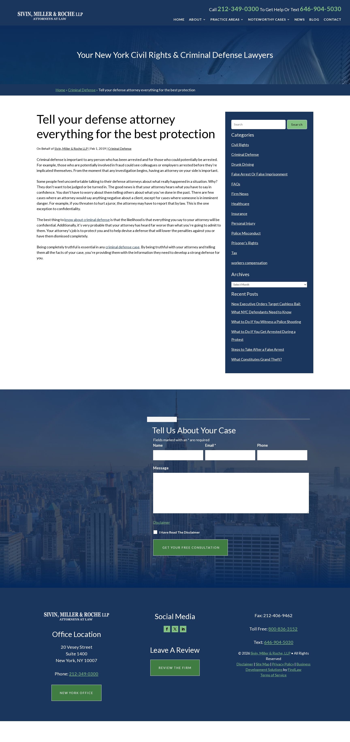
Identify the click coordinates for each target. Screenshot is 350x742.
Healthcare (240, 203)
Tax (234, 253)
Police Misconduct (246, 233)
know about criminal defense (87, 219)
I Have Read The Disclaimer (179, 532)
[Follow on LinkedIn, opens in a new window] (183, 629)
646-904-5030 (320, 8)
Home (179, 19)
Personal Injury (243, 223)
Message (161, 468)
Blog (314, 19)
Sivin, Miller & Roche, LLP (270, 653)
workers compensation (249, 262)
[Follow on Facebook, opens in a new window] (167, 629)
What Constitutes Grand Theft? (256, 359)
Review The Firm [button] (175, 668)
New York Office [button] (76, 693)
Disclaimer (161, 522)
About (195, 19)
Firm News (240, 193)
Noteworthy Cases (267, 19)
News (300, 19)
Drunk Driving (242, 164)
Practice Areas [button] (225, 19)
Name (158, 445)
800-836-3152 (283, 628)
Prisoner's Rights (244, 243)
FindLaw (294, 669)
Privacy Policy (283, 664)
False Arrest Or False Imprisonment (259, 174)
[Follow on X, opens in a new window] (175, 629)
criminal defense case (123, 247)
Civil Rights (240, 144)
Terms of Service (273, 675)
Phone (262, 445)
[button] (346, 713)
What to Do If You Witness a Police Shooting (266, 321)
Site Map (263, 664)
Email (210, 445)
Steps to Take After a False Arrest (257, 349)
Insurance (239, 213)
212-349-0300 (238, 8)
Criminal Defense (119, 148)
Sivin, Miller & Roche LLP (71, 148)
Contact (332, 19)
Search (297, 124)
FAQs (235, 184)
